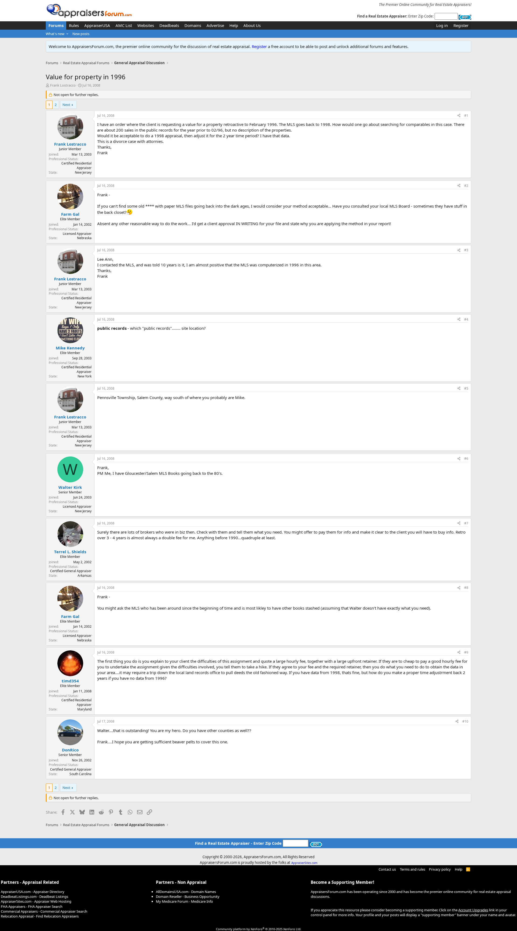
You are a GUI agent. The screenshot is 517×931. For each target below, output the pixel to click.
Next (66, 104)
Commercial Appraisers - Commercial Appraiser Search (44, 911)
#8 (466, 587)
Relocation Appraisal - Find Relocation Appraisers (40, 916)
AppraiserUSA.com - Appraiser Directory (32, 891)
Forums (56, 25)
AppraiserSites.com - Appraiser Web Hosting (36, 901)
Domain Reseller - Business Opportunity (187, 896)
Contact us (387, 869)
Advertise (215, 25)
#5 (466, 388)
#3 (466, 250)
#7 (466, 523)
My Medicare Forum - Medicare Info (184, 901)
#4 (466, 319)
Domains (192, 25)
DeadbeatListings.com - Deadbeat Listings (34, 896)
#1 (466, 115)
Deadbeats (169, 25)
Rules (74, 25)
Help (233, 25)
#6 (466, 458)
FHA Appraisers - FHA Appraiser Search (31, 906)
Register (259, 46)
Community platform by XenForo (258, 929)
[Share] (458, 116)
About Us (252, 25)
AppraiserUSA (97, 25)
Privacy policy (440, 869)
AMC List (124, 25)
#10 (465, 721)
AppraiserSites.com (304, 863)
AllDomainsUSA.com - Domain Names (186, 891)
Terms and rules (412, 869)
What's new (55, 33)
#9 (466, 652)
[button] (67, 34)
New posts (80, 33)
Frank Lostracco (63, 85)
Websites (145, 25)
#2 (466, 185)
